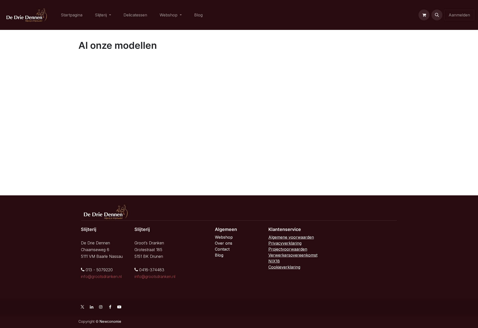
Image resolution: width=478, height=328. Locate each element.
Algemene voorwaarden (291, 237)
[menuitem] (72, 15)
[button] (436, 14)
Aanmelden (459, 14)
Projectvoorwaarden (287, 249)
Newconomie (110, 321)
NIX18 (274, 261)
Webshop (224, 237)
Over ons (223, 243)
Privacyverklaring (284, 243)
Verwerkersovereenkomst (292, 255)
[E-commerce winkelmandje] (423, 14)
